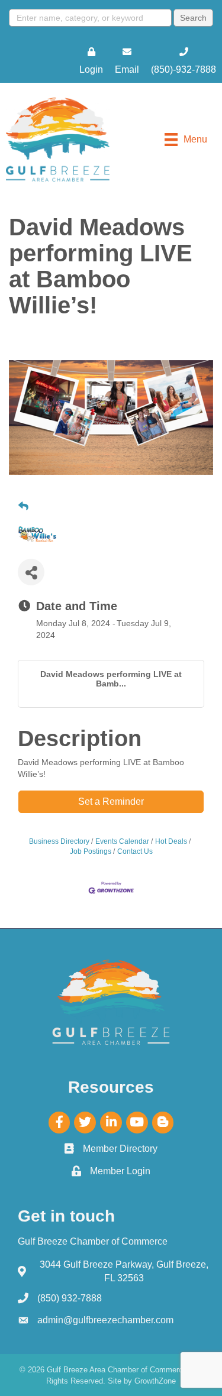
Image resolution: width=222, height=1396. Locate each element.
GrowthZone (155, 1380)
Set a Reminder (111, 801)
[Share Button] (31, 572)
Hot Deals (171, 841)
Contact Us (135, 851)
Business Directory (59, 841)
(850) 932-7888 (69, 1298)
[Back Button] (23, 507)
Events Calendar (122, 841)
